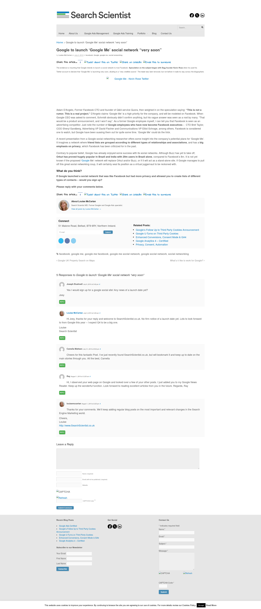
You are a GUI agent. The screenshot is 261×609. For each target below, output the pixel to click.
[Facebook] (67, 240)
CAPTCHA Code (88, 501)
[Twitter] (61, 240)
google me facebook (96, 254)
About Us (73, 33)
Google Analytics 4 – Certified (72, 540)
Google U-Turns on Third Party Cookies (76, 534)
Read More (211, 605)
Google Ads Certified (68, 525)
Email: (162, 536)
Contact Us (166, 33)
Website (85, 485)
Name (87, 474)
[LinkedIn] (74, 240)
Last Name (61, 563)
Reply (62, 302)
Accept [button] (201, 605)
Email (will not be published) (94, 479)
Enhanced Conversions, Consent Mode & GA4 (79, 537)
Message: (163, 550)
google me (104, 55)
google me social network (125, 254)
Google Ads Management (96, 33)
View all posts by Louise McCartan (86, 209)
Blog (154, 33)
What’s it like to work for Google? (187, 260)
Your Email (61, 553)
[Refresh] (61, 497)
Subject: (162, 543)
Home (61, 33)
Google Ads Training (123, 33)
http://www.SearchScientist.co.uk (77, 425)
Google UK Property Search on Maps (76, 260)
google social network (154, 254)
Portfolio (141, 33)
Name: (162, 529)
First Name (61, 558)
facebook (89, 55)
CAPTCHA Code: (166, 582)
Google (96, 55)
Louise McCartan (65, 55)
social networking (115, 55)
